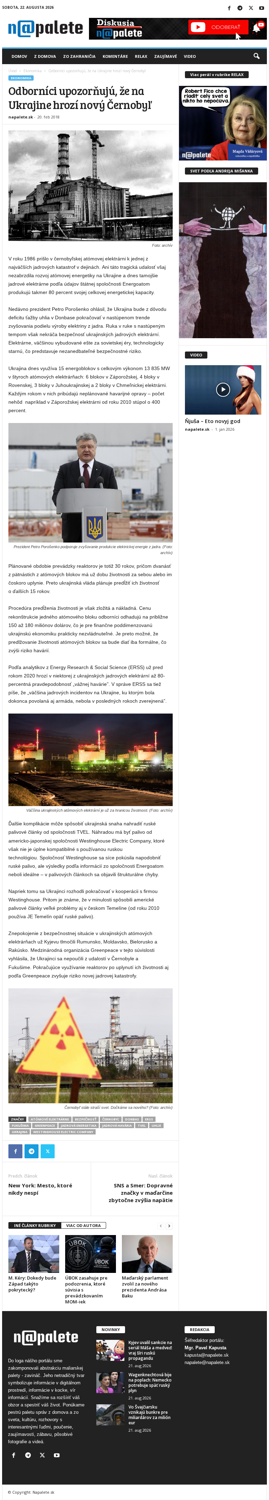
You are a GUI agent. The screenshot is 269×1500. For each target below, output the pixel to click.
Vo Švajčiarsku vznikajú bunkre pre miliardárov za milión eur (150, 1415)
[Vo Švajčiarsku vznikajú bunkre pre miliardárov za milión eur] (110, 1414)
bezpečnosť (85, 1119)
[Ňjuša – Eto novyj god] (223, 390)
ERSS (149, 1119)
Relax (141, 56)
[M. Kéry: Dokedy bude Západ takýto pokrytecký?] (33, 1254)
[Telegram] (240, 9)
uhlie (156, 1125)
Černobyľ (110, 1119)
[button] (256, 56)
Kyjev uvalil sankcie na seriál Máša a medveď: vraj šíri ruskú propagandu (150, 1350)
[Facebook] (229, 9)
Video (190, 56)
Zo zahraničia (79, 56)
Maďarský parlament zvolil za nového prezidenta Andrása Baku (145, 1287)
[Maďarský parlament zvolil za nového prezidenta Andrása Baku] (147, 1254)
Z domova (45, 56)
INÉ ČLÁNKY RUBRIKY (35, 1225)
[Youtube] (261, 9)
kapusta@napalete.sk (207, 1355)
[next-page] (169, 1225)
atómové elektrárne (50, 1119)
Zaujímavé (165, 56)
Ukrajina (19, 1132)
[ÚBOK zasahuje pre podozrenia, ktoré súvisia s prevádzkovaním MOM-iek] (90, 1254)
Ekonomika (32, 70)
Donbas (132, 1119)
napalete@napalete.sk (207, 1362)
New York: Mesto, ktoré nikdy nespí (40, 1189)
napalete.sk (20, 117)
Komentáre (115, 56)
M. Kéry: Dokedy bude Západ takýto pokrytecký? (32, 1284)
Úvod (12, 70)
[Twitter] (251, 9)
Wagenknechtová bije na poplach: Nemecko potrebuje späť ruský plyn (150, 1382)
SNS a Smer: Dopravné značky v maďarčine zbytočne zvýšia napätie (141, 1193)
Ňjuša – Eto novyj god (212, 420)
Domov (19, 56)
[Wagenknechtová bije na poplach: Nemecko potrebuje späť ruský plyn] (110, 1382)
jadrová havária (117, 1125)
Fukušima (20, 1125)
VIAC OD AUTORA (83, 1225)
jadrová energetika (78, 1125)
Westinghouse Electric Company (63, 1132)
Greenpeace (45, 1125)
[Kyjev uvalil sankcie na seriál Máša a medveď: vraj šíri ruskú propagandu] (110, 1350)
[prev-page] (160, 1225)
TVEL (142, 1125)
